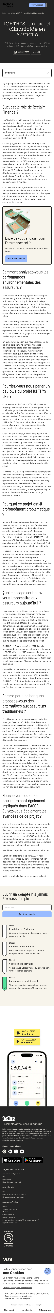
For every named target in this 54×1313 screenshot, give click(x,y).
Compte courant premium (11, 1174)
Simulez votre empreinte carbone (13, 1197)
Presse (4, 1206)
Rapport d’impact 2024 (10, 1223)
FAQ (3, 1191)
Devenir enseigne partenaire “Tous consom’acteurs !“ (20, 1220)
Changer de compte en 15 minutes (14, 1194)
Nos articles (11, 13)
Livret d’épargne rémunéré (11, 1182)
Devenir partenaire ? (9, 1217)
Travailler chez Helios (9, 1209)
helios (4, 13)
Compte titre (6, 1179)
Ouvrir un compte (27, 914)
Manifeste (5, 1212)
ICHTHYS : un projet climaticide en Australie (30, 13)
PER (3, 1176)
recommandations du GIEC (15, 161)
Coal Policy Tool (22, 301)
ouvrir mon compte (16, 259)
